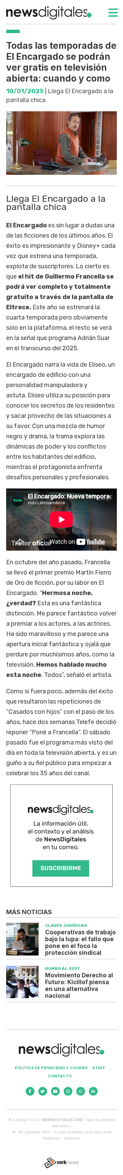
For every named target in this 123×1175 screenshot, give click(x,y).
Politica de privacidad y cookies (51, 1067)
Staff (98, 1067)
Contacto (60, 1076)
